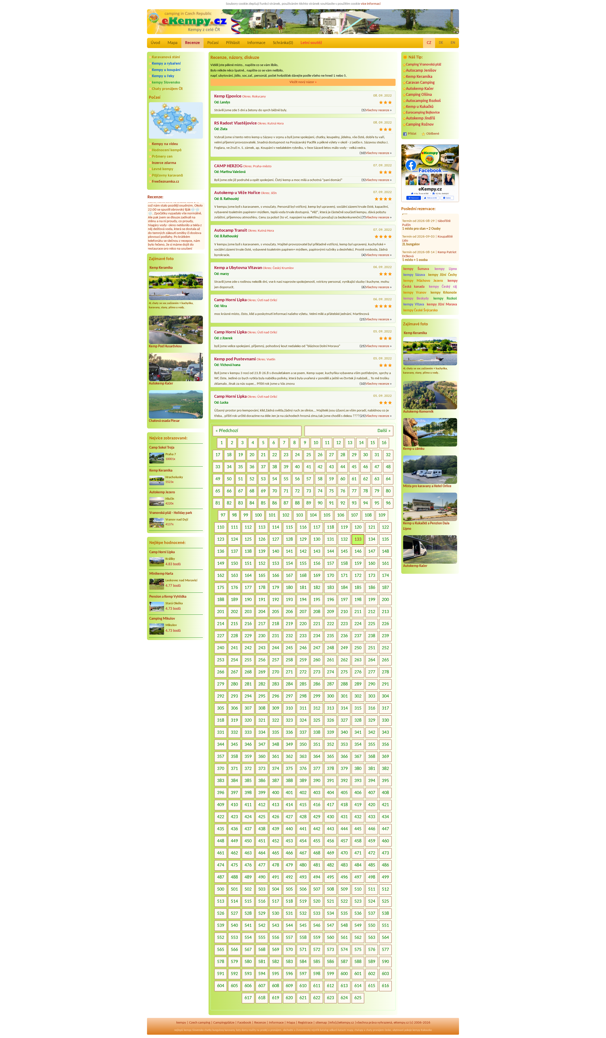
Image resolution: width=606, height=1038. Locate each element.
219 (289, 624)
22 (274, 455)
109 (381, 515)
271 (289, 672)
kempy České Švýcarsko (420, 310)
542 (261, 925)
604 (220, 986)
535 (344, 913)
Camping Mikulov (162, 619)
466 (289, 853)
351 (316, 744)
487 (220, 877)
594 (261, 974)
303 (371, 696)
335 (275, 732)
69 (263, 491)
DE (441, 43)
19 (240, 455)
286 (316, 684)
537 (371, 913)
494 (316, 877)
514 (234, 901)
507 (316, 889)
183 (330, 587)
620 (289, 998)
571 (303, 949)
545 (303, 925)
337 (303, 732)
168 (303, 575)
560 (330, 937)
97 (223, 515)
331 (220, 732)
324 (303, 720)
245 (289, 648)
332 (234, 732)
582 (275, 961)
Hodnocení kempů (167, 150)
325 (316, 720)
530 (275, 913)
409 (220, 805)
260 (316, 660)
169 (316, 575)
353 (344, 744)
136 (220, 551)
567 (248, 949)
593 (248, 974)
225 (371, 624)
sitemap (321, 1023)
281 (248, 684)
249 (344, 648)
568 (261, 949)
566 (234, 949)
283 (275, 684)
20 (252, 455)
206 (289, 612)
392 (344, 780)
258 (289, 660)
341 (357, 732)
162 (220, 575)
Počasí (212, 43)
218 (275, 624)
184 (344, 587)
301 (344, 696)
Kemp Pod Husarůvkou (165, 346)
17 (217, 455)
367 (357, 756)
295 (261, 696)
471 (357, 853)
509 (344, 889)
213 (385, 612)
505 (289, 889)
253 (220, 660)
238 (371, 636)
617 (248, 998)
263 (357, 660)
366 (344, 756)
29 (354, 455)
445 (357, 829)
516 (261, 901)
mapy (350, 1030)
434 (385, 817)
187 (385, 587)
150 (234, 563)
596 (289, 974)
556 (275, 937)
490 (261, 877)
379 (344, 768)
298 (303, 696)
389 (303, 780)
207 (303, 612)
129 (303, 539)
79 (376, 491)
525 (385, 901)
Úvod (155, 43)
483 (344, 865)
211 (357, 612)
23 (286, 455)
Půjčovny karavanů (167, 175)
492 (289, 877)
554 (248, 937)
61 (354, 479)
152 (261, 563)
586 (330, 961)
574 (344, 949)
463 (248, 853)
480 (303, 865)
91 (331, 503)
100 (258, 515)
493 (303, 877)
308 (261, 708)
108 (368, 515)
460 (385, 841)
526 (220, 913)
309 (275, 708)
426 (275, 817)
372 (248, 768)
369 (385, 756)
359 (248, 756)
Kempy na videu (165, 144)
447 (385, 829)
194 (303, 599)
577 (385, 949)
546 (316, 925)
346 (248, 744)
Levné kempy (162, 169)
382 (385, 768)
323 (289, 720)
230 (261, 636)
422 (220, 817)
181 (303, 587)
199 (371, 599)
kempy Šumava (416, 269)
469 (330, 853)
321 (261, 720)
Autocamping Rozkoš (423, 101)
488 (234, 877)
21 (263, 455)
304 (385, 696)
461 (220, 853)
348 (275, 744)
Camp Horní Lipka (162, 552)
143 (316, 551)
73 (308, 491)
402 (303, 793)
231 (275, 636)
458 (357, 841)
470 (344, 853)
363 (303, 756)
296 (275, 696)
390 (316, 780)
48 (388, 467)
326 (330, 720)
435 (220, 829)
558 (303, 937)
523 (357, 901)
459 (371, 841)
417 (330, 805)
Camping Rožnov (420, 125)
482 (330, 865)
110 (220, 527)
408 (385, 793)
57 (308, 479)
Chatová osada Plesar (164, 421)
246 (303, 648)
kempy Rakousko (422, 1030)
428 (303, 817)
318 (220, 720)
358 (234, 756)
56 (297, 479)
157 (330, 563)
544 (289, 925)
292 (220, 696)
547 (330, 925)
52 (252, 479)
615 (371, 986)
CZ (429, 43)
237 (357, 636)
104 (313, 515)
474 (220, 865)
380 (357, 768)
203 (248, 612)
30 (365, 455)
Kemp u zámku (413, 449)
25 (308, 455)
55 (286, 479)
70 (274, 491)
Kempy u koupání (166, 70)
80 (388, 491)
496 (344, 877)
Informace (256, 43)
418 (344, 805)
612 (330, 986)
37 (263, 467)
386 (261, 780)
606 (248, 986)
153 (275, 563)
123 (220, 539)
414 (289, 805)
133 (357, 539)
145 (344, 551)
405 (344, 793)
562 (357, 937)
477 (261, 865)
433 (371, 817)
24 (297, 455)
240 (220, 648)
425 (261, 817)
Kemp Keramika (161, 268)
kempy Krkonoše (444, 293)
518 (289, 901)
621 (303, 998)
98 (234, 515)
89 (308, 503)
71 (286, 491)
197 (344, 599)
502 (248, 889)
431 (344, 817)
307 (248, 708)
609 (289, 986)
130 (316, 539)
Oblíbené (432, 134)
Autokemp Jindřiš (420, 118)
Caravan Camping (420, 83)
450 (248, 841)
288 (344, 684)
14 (361, 443)
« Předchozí (226, 430)
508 (330, 889)
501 (234, 889)
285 (303, 684)
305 (220, 708)
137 (234, 551)
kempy (181, 1023)
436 (234, 829)
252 (385, 648)
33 (217, 467)
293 (234, 696)
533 (316, 913)
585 (316, 961)
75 (331, 491)
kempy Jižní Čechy (442, 275)
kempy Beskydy (416, 298)
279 (220, 684)
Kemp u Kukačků (419, 107)
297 (289, 696)
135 (385, 539)
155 (303, 563)
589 (371, 961)
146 (357, 551)
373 (261, 768)
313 (330, 708)
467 (303, 853)
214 (220, 624)
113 (261, 527)
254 (234, 660)
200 (385, 599)
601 (357, 974)
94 (365, 503)
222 (330, 624)
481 (316, 865)
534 (330, 913)
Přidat (412, 134)
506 (303, 889)
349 (289, 744)
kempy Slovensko (166, 82)
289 (357, 684)
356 (385, 744)
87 (286, 503)
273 (316, 672)
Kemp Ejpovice (227, 96)
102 (285, 515)
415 (303, 805)
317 (385, 708)
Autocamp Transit (230, 230)
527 (234, 913)
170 (330, 575)
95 (376, 503)
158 (344, 563)
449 (234, 841)
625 (357, 998)
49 (217, 479)
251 (371, 648)
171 (344, 575)
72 (297, 491)
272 (303, 672)
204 (261, 612)
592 (234, 974)
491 (275, 877)
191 (261, 599)
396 (220, 793)
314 (344, 708)
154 (289, 563)
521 (330, 901)
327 (344, 720)
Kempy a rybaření (166, 64)
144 (330, 551)
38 (274, 467)
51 (240, 479)
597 (303, 974)
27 (331, 455)
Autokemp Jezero (162, 492)
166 (275, 575)
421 (385, 805)
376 (303, 768)
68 (252, 491)
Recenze (192, 43)
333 (248, 732)
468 (316, 853)
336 (289, 732)
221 (316, 624)
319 (234, 720)
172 (357, 575)
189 (234, 599)
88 (297, 503)
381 (371, 768)
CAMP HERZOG (228, 166)
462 (234, 853)
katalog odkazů (328, 1030)
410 (234, 805)
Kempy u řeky (163, 76)
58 (320, 479)
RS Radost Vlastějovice (235, 123)
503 (261, 889)
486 (385, 865)
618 (261, 998)
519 (303, 901)
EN (453, 43)
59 (331, 479)
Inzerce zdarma (164, 163)
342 (371, 732)
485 (371, 865)
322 (275, 720)
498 (371, 877)
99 (245, 515)
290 (371, 684)
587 (344, 961)
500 (220, 889)
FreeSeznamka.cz (165, 182)
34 (229, 467)
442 (316, 829)
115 (289, 527)
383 (220, 780)
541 (248, 925)
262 (344, 660)
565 (220, 949)
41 (308, 467)
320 (248, 720)
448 (220, 841)
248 (330, 648)
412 (261, 805)
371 (234, 768)
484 (357, 865)
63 (376, 479)
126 (261, 539)
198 (357, 599)
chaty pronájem (375, 1030)
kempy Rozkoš (445, 298)
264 (371, 660)
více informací (370, 4)
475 (234, 865)
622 (316, 998)
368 (371, 756)
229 (248, 636)
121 (371, 527)
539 (220, 925)
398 (248, 793)
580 (248, 961)
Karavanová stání (166, 57)
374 (275, 768)
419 (357, 805)
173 (371, 575)
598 (316, 974)
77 (354, 491)
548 (344, 925)
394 (371, 780)
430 (330, 817)
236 (344, 636)
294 (248, 696)
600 (344, 974)
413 (275, 805)
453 (289, 841)
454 (303, 841)
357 (220, 756)
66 (229, 491)
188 (220, 599)
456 (330, 841)
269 (261, 672)
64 (388, 479)
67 (240, 491)
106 (340, 515)
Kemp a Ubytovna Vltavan (238, 268)
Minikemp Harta (161, 574)
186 (371, 587)
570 (289, 949)
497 (357, 877)
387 (275, 780)
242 (248, 648)
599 (330, 974)
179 (275, 587)
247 (316, 648)
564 (385, 937)
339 (330, 732)
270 (275, 672)
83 (240, 503)
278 (385, 672)
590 (385, 961)
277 (371, 672)
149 (220, 563)
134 (371, 539)
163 (234, 575)
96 (388, 503)
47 (376, 467)
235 (330, 636)
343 (385, 732)
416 (316, 805)
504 (275, 889)
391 (330, 780)
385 (248, 780)
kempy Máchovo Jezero (423, 281)
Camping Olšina (419, 95)
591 (220, 974)
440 (289, 829)
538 (385, 913)
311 (303, 708)
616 (385, 986)
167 (289, 575)
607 (261, 986)
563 (371, 937)
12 (338, 443)
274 (330, 672)
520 (316, 901)
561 (344, 937)
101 (272, 515)
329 (371, 720)
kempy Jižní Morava (442, 304)
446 (371, 829)
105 (326, 515)
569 (275, 949)
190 (248, 599)
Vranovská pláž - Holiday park (170, 513)
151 (248, 563)
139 (261, 551)
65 (217, 491)
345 (234, 744)
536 (357, 913)
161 (385, 563)
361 (275, 756)
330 (385, 720)
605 (234, 986)
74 (320, 491)
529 (261, 913)
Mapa (173, 43)
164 (248, 575)
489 (248, 877)
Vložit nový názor (303, 82)
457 (344, 841)
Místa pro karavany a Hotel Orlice (427, 486)
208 (316, 612)
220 (303, 624)
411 (248, 805)
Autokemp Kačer (161, 383)
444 (344, 829)
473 (385, 853)
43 (331, 467)
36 (252, 467)
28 (342, 455)
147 (371, 551)
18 (229, 455)
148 (385, 551)
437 (248, 829)
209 (330, 612)
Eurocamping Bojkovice (423, 113)
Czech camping (199, 1023)
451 (261, 841)
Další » (384, 430)
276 (357, 672)
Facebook (244, 1023)
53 (263, 479)
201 (220, 612)
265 (385, 660)
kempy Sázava (414, 275)
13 (350, 443)
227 (220, 636)
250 (357, 648)
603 (385, 974)
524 (371, 901)
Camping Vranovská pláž (423, 64)
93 (354, 503)
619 (275, 998)
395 (385, 780)
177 (248, 587)
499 (385, 877)
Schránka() (283, 43)
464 (261, 853)
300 (330, 696)
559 (316, 937)
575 (357, 949)
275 (344, 672)
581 (261, 961)
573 (330, 949)
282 (261, 684)
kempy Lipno (446, 269)
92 (342, 503)
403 (316, 793)
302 (357, 696)
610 (303, 986)
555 (261, 937)
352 (330, 744)
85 (263, 503)
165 (261, 575)
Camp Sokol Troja (161, 448)
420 (371, 805)
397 (234, 793)
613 (344, 986)
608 (275, 986)
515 (248, 901)
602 (371, 974)
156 (316, 563)
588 (357, 961)
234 (316, 636)
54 (274, 479)
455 (316, 841)
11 (327, 443)
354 (357, 744)
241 (234, 648)
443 (330, 829)
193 (289, 599)
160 (371, 563)
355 (371, 744)
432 (357, 817)
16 (384, 443)
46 (365, 467)
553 (234, 937)
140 (275, 551)
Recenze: (155, 197)
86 (274, 503)
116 (303, 527)
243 (261, 648)
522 (344, 901)
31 (376, 455)
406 (357, 793)
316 (371, 708)
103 (299, 515)
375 (289, 768)
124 (234, 539)
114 (275, 527)
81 (217, 503)
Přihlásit (233, 43)
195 (316, 599)
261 (330, 660)
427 (289, 817)
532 (303, 913)
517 (275, 901)
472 (371, 853)
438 (261, 829)
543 (275, 925)
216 (248, 624)
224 (357, 624)
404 (330, 793)
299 (316, 696)
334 (261, 732)
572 (316, 949)
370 (220, 768)
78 (365, 491)
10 (315, 443)
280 (234, 684)
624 (344, 998)
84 (252, 503)
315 (357, 708)
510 (357, 889)
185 (357, 587)
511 (371, 889)
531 (289, 913)
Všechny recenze (377, 110)
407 (371, 793)
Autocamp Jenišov (421, 71)
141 (289, 551)
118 (330, 527)
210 (344, 612)
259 (303, 660)
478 (275, 865)
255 (248, 660)
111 (234, 527)
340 (344, 732)
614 (357, 986)
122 (385, 527)
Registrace (305, 1023)
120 (357, 527)
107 (354, 515)
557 (289, 937)
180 (289, 587)
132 (344, 539)
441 (303, 829)
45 (354, 467)
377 (316, 768)
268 (248, 672)
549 (357, 925)
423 (234, 817)
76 (342, 491)
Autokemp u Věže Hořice (237, 193)
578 (220, 961)
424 (248, 817)
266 (220, 672)
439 (275, 829)
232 (289, 636)
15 (372, 443)
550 (371, 925)
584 (303, 961)
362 (289, 756)
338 (316, 732)
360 (261, 756)
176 (234, 587)
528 (248, 913)
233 (303, 636)
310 (289, 708)
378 (330, 768)
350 (303, 744)
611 (316, 986)
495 (330, 877)
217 (261, 624)
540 (234, 925)
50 (229, 479)
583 (289, 961)
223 (344, 624)
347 (261, 744)
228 (234, 636)
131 (330, 539)
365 (330, 756)
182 (316, 587)
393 (357, 780)
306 (234, 708)
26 (320, 455)
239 (385, 636)
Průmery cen (162, 157)
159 (357, 563)
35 (240, 467)
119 (344, 527)
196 (330, 599)
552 (220, 937)
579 (234, 961)
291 (385, 684)
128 (289, 539)
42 (320, 467)
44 (342, 467)
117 (316, 527)
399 (261, 793)
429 (316, 817)
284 (289, 684)
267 (234, 672)
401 (289, 793)
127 (275, 539)
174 (385, 575)
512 (385, 889)
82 (229, 503)
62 (365, 479)
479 (289, 865)
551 (385, 925)
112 (248, 527)
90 (320, 503)
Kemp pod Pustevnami (235, 359)
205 (275, 612)
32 (388, 455)
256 (261, 660)
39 (286, 467)
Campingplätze (223, 1023)
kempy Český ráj (443, 287)
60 (342, 479)
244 (275, 648)
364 (316, 756)
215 (234, 624)
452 (275, 841)
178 (261, 587)
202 (234, 612)
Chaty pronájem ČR (167, 89)
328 (357, 720)
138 (248, 551)
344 (220, 744)
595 (275, 974)
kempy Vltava (413, 304)
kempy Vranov (414, 293)
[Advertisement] (430, 661)
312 (316, 708)
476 (248, 865)
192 (275, 599)
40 (297, 467)
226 (385, 624)
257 (275, 660)
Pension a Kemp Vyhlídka (167, 597)
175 (220, 587)
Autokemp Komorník (418, 412)
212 (371, 612)
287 (330, 684)
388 (289, 780)
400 (275, 793)
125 (248, 539)
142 (303, 551)
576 (371, 949)
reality (252, 1030)
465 (275, 853)
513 (220, 901)
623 (330, 998)
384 (234, 780)
